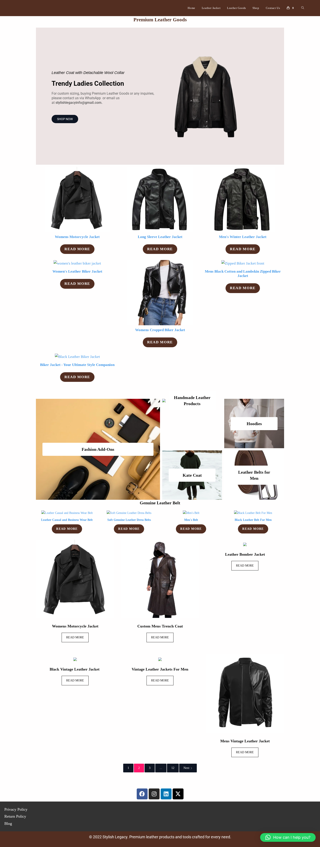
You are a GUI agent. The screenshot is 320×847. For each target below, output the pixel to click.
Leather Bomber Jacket (245, 554)
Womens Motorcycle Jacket (75, 626)
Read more (77, 249)
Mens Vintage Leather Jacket (245, 741)
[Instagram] (154, 793)
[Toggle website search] (302, 8)
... (161, 768)
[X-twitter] (178, 793)
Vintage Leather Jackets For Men (160, 669)
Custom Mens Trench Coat (160, 626)
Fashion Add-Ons (98, 449)
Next (186, 768)
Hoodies (254, 423)
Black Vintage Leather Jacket (75, 669)
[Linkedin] (166, 793)
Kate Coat (192, 475)
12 (172, 768)
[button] (288, 837)
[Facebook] (142, 793)
